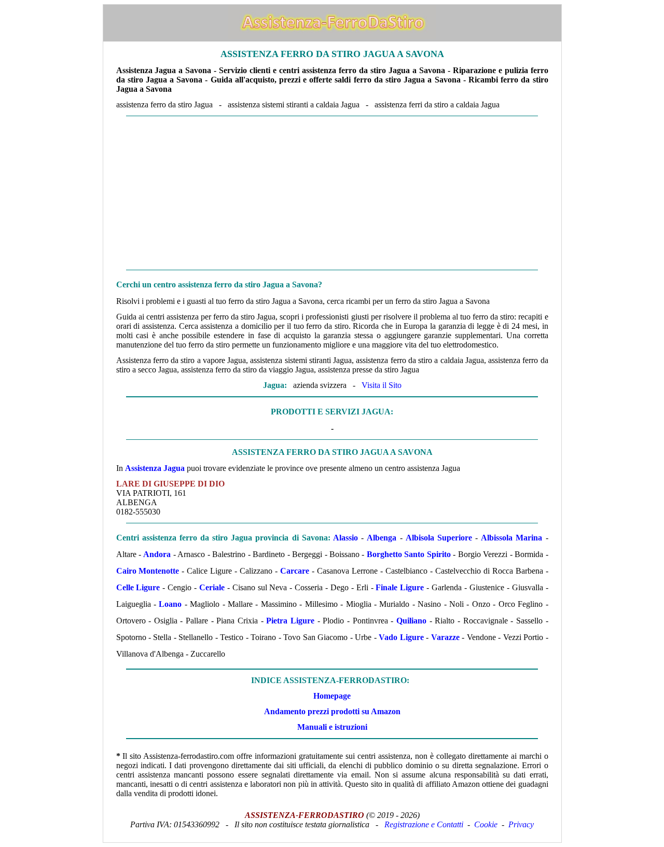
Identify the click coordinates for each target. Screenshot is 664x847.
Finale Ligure (400, 587)
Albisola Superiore (439, 537)
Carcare (294, 570)
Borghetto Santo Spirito (409, 554)
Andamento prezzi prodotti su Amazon (332, 711)
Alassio (345, 537)
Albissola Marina (511, 537)
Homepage (332, 695)
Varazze (445, 637)
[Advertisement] (332, 193)
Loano (170, 604)
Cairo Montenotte (147, 570)
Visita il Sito (382, 385)
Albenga (381, 537)
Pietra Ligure (290, 620)
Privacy (521, 824)
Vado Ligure (401, 637)
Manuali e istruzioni (332, 727)
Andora (157, 554)
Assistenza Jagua (155, 468)
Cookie (485, 824)
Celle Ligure (138, 587)
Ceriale (212, 587)
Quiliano (411, 620)
